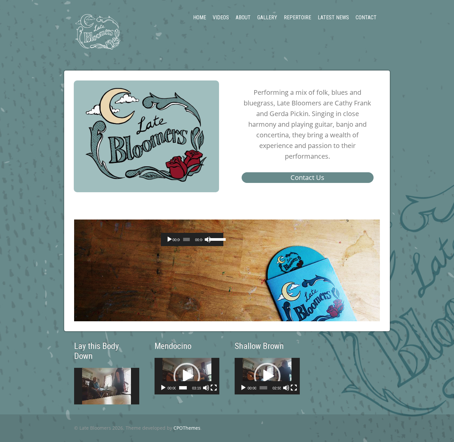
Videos (221, 17)
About (243, 17)
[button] (186, 376)
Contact (366, 17)
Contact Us (307, 177)
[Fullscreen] (213, 387)
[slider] (214, 239)
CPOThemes (186, 428)
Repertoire (297, 17)
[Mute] (207, 239)
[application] (192, 239)
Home (199, 17)
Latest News (333, 17)
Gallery (267, 17)
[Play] (169, 239)
